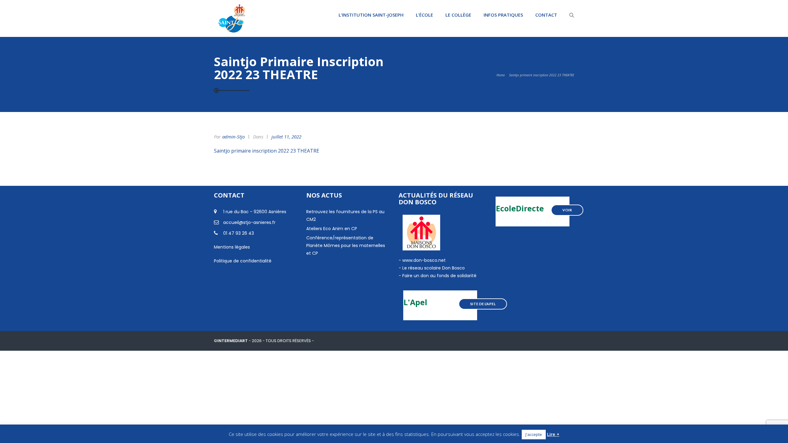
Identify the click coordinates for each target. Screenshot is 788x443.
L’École (424, 15)
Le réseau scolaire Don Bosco (433, 268)
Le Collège (458, 15)
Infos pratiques (503, 15)
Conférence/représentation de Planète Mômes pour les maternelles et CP (345, 245)
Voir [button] (567, 210)
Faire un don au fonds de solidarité (439, 276)
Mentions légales (232, 247)
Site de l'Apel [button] (483, 303)
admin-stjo (233, 137)
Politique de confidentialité (242, 261)
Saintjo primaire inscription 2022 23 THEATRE (266, 150)
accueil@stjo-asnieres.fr (249, 222)
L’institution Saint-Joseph (371, 15)
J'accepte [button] (533, 434)
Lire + (553, 434)
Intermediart (233, 341)
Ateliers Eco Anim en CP (331, 228)
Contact (546, 15)
